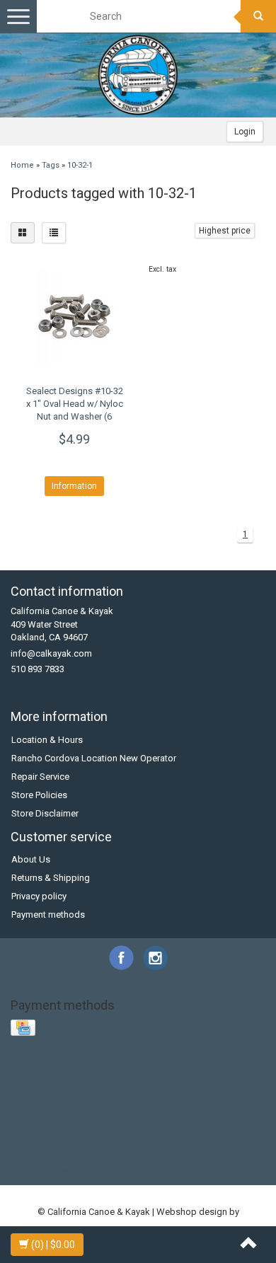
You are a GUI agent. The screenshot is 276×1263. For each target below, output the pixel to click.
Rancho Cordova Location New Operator (93, 758)
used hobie (96, 1157)
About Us (30, 859)
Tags (50, 165)
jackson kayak (91, 1118)
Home (22, 165)
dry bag (171, 1092)
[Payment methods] (24, 1028)
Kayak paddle (135, 1066)
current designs (117, 1092)
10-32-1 (80, 165)
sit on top (75, 1144)
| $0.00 (53, 1244)
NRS (23, 1078)
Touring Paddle (202, 1078)
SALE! (73, 1078)
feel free (210, 1092)
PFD (46, 1078)
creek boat (57, 1092)
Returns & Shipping (50, 877)
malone (40, 1131)
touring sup (43, 1157)
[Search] (258, 16)
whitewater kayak (97, 1170)
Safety (104, 1078)
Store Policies (39, 795)
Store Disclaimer (45, 813)
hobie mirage (112, 1105)
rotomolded (142, 1131)
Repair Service (40, 776)
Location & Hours (47, 739)
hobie (67, 1105)
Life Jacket (230, 1066)
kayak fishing (153, 1118)
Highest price (225, 231)
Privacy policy (39, 896)
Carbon (85, 1066)
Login (244, 132)
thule (185, 1144)
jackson (39, 1118)
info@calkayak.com (51, 653)
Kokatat (185, 1066)
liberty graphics (218, 1118)
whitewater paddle (176, 1170)
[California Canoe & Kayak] (138, 75)
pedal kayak (87, 1131)
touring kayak (228, 1144)
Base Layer (42, 1066)
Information (74, 486)
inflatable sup (220, 1105)
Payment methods (48, 914)
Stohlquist (145, 1078)
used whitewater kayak (172, 1157)
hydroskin (165, 1105)
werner (239, 1157)
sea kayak (193, 1131)
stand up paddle (134, 1144)
